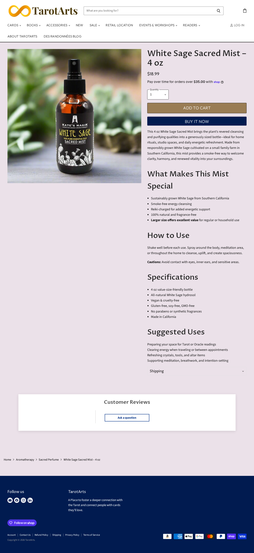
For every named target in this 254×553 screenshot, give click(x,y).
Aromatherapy (25, 459)
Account (11, 535)
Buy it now (197, 121)
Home (7, 459)
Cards (13, 25)
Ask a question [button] (127, 418)
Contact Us (25, 535)
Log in (238, 25)
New (79, 25)
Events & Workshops (157, 25)
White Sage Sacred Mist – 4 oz (82, 459)
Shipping (56, 535)
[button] (196, 371)
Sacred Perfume (49, 459)
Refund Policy (41, 535)
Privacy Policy (72, 535)
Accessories (57, 25)
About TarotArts (22, 36)
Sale (94, 25)
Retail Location (119, 25)
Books (32, 25)
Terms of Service (91, 535)
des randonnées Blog (62, 36)
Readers (190, 25)
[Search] (219, 11)
